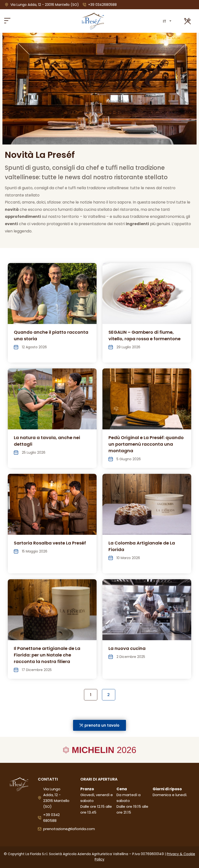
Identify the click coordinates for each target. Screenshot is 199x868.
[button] (7, 21)
